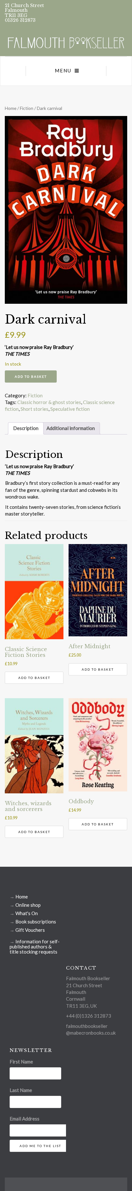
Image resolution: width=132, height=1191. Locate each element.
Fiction (26, 108)
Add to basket (31, 376)
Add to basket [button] (34, 678)
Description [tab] (25, 428)
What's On (26, 913)
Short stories (34, 409)
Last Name (21, 1090)
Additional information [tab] (70, 428)
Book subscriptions (35, 921)
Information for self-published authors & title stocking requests (35, 947)
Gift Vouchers (30, 930)
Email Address (24, 1118)
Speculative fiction (70, 409)
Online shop (28, 905)
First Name (21, 1061)
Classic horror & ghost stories (49, 402)
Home (10, 108)
